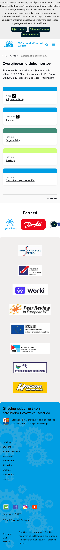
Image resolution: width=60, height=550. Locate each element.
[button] (47, 44)
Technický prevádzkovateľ (33, 539)
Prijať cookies (19, 29)
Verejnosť (8, 456)
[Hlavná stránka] (6, 55)
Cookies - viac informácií (31, 532)
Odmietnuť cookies (39, 29)
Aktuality (7, 465)
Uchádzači (8, 442)
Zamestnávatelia (11, 451)
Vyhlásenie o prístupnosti (44, 536)
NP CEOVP (8, 474)
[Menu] (53, 44)
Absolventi (8, 460)
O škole (14, 55)
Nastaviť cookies (30, 34)
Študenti (7, 446)
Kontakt (7, 479)
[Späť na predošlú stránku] (3, 55)
